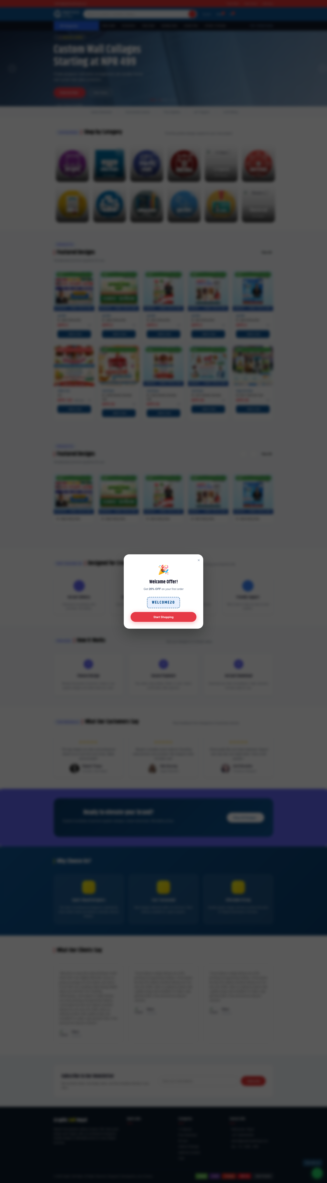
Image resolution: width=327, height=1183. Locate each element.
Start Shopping (163, 617)
